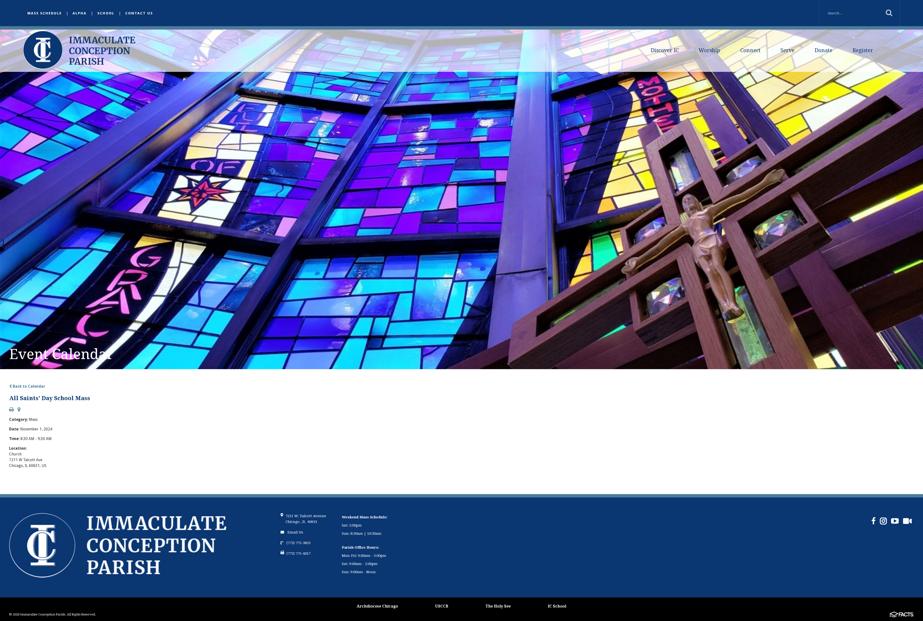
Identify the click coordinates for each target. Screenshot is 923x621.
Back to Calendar (28, 386)
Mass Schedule (44, 13)
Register (863, 50)
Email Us (295, 532)
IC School (557, 606)
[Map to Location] (19, 410)
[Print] (11, 410)
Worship (709, 50)
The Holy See (498, 606)
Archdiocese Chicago (377, 606)
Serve (787, 50)
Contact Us (139, 13)
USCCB (441, 606)
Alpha (80, 13)
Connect (750, 50)
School (105, 13)
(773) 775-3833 (298, 543)
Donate (823, 50)
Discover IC (665, 50)
